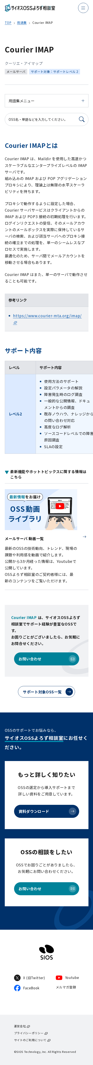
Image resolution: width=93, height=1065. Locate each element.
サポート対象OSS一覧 (42, 691)
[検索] (82, 119)
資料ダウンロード (34, 811)
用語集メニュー (21, 100)
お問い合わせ (30, 659)
